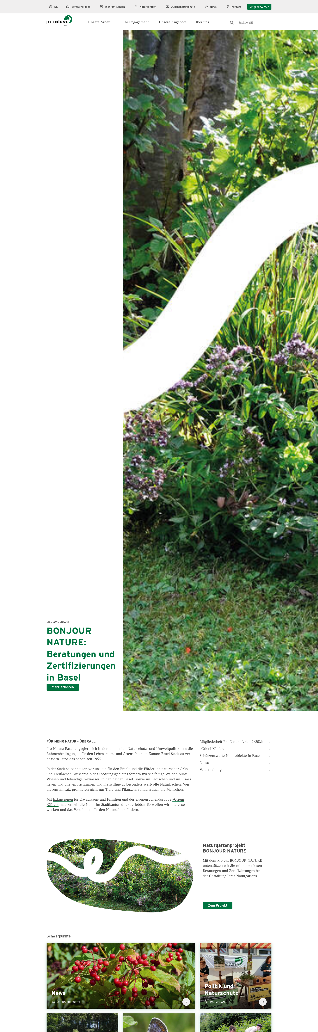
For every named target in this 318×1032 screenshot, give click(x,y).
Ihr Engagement (136, 22)
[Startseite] (59, 18)
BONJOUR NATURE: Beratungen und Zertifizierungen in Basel (81, 653)
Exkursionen (63, 800)
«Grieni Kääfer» (212, 749)
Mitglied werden (259, 7)
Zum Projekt (217, 905)
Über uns (202, 22)
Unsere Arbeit (99, 22)
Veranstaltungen (212, 770)
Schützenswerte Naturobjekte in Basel (230, 756)
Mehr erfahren (63, 687)
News (204, 763)
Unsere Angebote (173, 22)
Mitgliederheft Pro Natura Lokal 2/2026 (231, 742)
